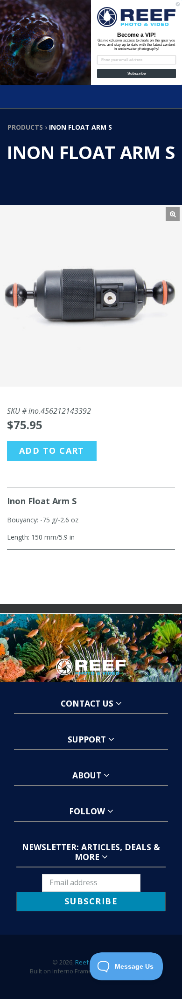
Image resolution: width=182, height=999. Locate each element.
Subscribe (136, 73)
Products (25, 127)
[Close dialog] (177, 4)
